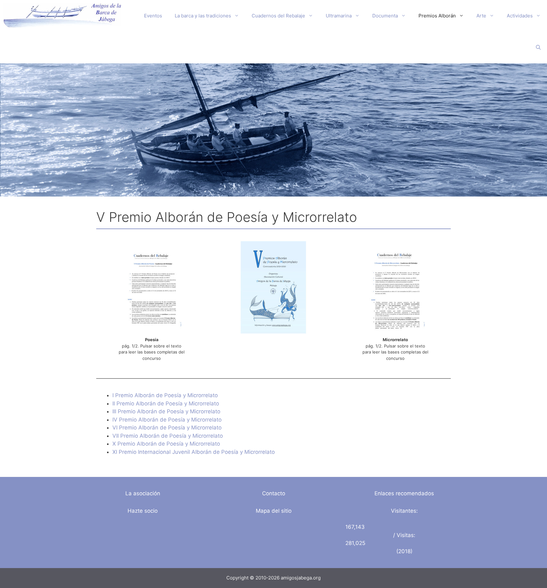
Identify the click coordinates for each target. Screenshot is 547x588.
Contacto (273, 493)
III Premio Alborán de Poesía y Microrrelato (166, 411)
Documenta (385, 16)
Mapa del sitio (274, 511)
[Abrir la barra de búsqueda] (538, 47)
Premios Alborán (437, 16)
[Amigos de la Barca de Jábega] (62, 16)
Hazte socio (143, 511)
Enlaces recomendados (404, 493)
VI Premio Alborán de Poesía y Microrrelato (167, 427)
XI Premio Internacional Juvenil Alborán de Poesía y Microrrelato (193, 452)
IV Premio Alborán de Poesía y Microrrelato (167, 419)
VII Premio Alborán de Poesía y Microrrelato (167, 436)
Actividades (520, 16)
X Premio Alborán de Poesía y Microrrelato (166, 444)
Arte (481, 16)
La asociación (142, 493)
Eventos (153, 16)
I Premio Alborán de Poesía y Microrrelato (165, 395)
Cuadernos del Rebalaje (278, 16)
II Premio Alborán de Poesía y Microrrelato (165, 403)
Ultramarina (339, 16)
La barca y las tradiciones (203, 16)
